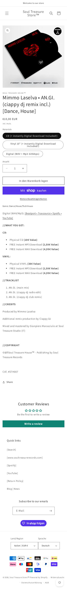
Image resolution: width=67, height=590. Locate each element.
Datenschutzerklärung (31, 582)
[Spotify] (11, 465)
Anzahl (6, 161)
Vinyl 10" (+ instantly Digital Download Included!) (33, 145)
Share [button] (10, 382)
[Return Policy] (15, 481)
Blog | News (13, 488)
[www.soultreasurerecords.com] (25, 457)
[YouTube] (12, 473)
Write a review (33, 424)
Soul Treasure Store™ (19, 577)
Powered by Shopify (39, 577)
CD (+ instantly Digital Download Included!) (32, 135)
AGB (47, 582)
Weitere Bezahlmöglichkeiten (33, 198)
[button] (7, 13)
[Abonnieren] (50, 511)
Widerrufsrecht (57, 577)
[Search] (11, 449)
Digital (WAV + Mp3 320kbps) (22, 153)
